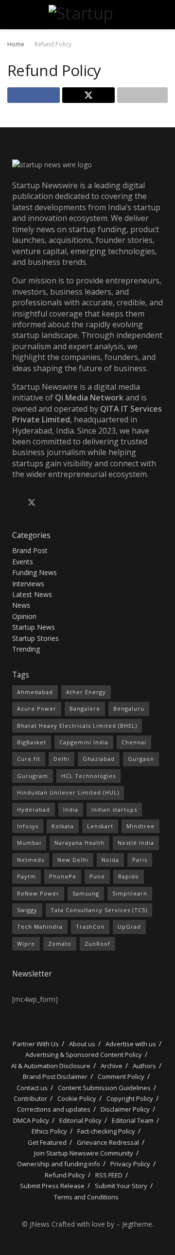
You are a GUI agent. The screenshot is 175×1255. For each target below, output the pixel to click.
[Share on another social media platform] (142, 95)
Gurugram (32, 775)
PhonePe (62, 876)
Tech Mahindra (40, 926)
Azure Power (36, 708)
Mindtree (140, 826)
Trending (26, 649)
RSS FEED (108, 1175)
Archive (111, 1065)
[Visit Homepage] (87, 14)
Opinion (24, 616)
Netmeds (30, 859)
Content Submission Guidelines (104, 1087)
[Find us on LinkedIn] (48, 503)
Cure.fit (28, 758)
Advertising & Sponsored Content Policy (83, 1054)
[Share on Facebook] (33, 95)
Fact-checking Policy (106, 1131)
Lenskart (100, 826)
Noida (110, 859)
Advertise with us (130, 1043)
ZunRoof (97, 943)
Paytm (26, 876)
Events (22, 561)
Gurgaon (141, 758)
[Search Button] (163, 14)
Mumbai (29, 842)
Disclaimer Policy (125, 1109)
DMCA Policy (31, 1120)
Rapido (128, 876)
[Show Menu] (11, 14)
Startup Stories (35, 638)
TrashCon (90, 926)
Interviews (28, 583)
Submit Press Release (52, 1185)
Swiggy (27, 910)
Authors (144, 1065)
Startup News (33, 627)
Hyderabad (33, 809)
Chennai (134, 742)
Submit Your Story (121, 1185)
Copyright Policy (129, 1098)
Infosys (27, 826)
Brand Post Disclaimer (55, 1076)
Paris (139, 859)
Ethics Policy (49, 1131)
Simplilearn (129, 893)
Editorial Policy (80, 1120)
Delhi (61, 758)
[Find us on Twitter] (31, 503)
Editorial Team (133, 1120)
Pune (97, 876)
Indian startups (114, 809)
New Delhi (72, 859)
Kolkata (63, 826)
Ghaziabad (99, 758)
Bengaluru (128, 708)
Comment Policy (121, 1076)
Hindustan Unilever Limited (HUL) (68, 792)
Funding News (34, 572)
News (21, 605)
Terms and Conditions (86, 1197)
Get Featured (47, 1142)
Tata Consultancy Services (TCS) (99, 910)
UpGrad (129, 926)
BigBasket (31, 742)
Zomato (59, 943)
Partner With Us (35, 1043)
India (70, 809)
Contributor (30, 1098)
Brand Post (30, 550)
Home (15, 44)
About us (82, 1043)
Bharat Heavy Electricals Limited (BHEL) (77, 725)
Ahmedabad (35, 692)
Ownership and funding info (58, 1163)
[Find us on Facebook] (15, 503)
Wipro (26, 943)
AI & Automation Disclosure (50, 1065)
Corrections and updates (53, 1109)
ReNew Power (38, 893)
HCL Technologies (88, 775)
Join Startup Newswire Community (83, 1153)
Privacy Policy (130, 1163)
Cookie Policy (76, 1098)
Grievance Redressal (108, 1142)
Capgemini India (83, 742)
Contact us (32, 1087)
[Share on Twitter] (88, 95)
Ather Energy (86, 692)
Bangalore (85, 708)
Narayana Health (79, 842)
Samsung (85, 893)
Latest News (32, 594)
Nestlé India (136, 842)
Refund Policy (53, 44)
